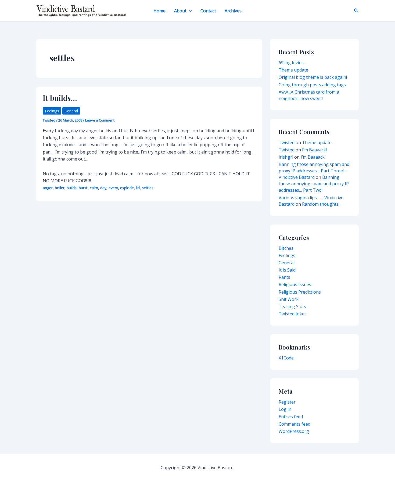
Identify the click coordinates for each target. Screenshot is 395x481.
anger (48, 187)
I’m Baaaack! (314, 150)
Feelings (52, 110)
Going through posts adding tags (312, 85)
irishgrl (286, 157)
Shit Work (289, 299)
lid (138, 187)
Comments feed (294, 424)
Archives (233, 11)
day (103, 187)
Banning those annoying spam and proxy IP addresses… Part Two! (314, 183)
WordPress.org (294, 431)
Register (287, 402)
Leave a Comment (99, 120)
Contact (208, 11)
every (113, 187)
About (180, 11)
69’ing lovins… (293, 63)
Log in (285, 409)
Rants (284, 277)
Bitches (286, 248)
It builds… (60, 98)
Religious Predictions (300, 292)
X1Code (286, 358)
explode (127, 187)
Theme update (293, 70)
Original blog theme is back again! (313, 77)
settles (147, 187)
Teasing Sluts (292, 306)
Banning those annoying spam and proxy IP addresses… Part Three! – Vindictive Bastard (314, 170)
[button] (189, 11)
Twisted (287, 142)
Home (159, 11)
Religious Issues (295, 284)
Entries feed (291, 417)
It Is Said (287, 270)
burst (83, 187)
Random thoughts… (322, 204)
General (71, 110)
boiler (59, 187)
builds (72, 187)
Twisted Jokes (293, 314)
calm (94, 187)
